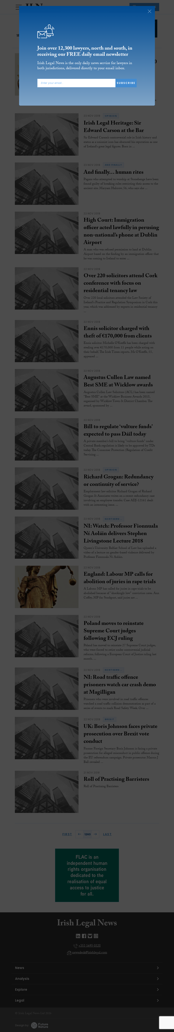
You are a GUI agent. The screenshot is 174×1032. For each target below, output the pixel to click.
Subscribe (126, 83)
